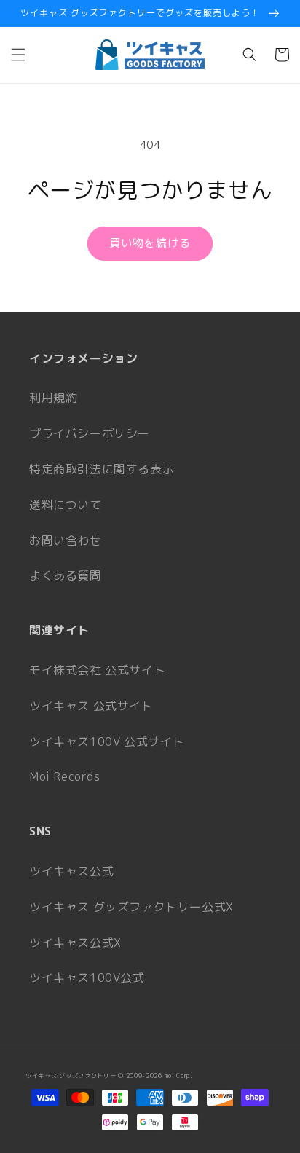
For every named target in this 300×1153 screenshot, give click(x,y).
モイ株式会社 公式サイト (97, 670)
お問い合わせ (65, 540)
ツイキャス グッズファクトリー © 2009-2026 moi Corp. (109, 1075)
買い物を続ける (150, 243)
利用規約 (53, 398)
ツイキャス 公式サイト (91, 706)
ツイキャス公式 (71, 871)
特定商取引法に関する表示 (101, 469)
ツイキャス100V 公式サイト (106, 741)
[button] (18, 55)
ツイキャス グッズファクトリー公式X (131, 907)
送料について (65, 505)
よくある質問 (65, 575)
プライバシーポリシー (89, 433)
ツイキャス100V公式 (87, 977)
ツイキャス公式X (75, 942)
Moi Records (64, 776)
